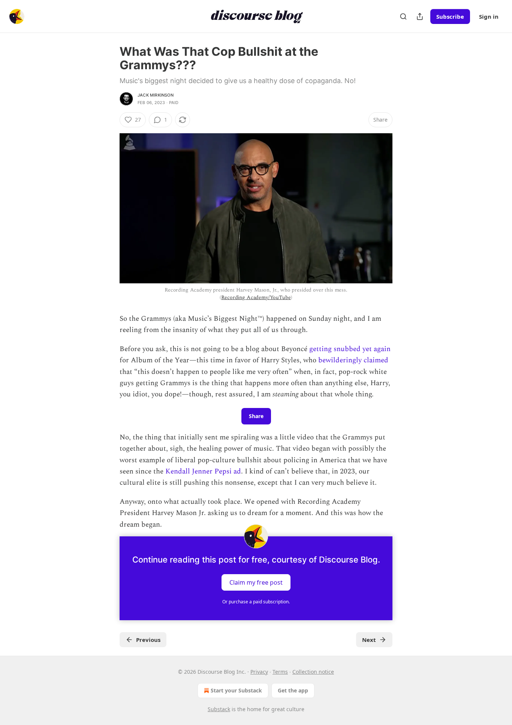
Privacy (259, 671)
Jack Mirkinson (156, 95)
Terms (280, 671)
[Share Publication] (419, 16)
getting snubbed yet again (350, 349)
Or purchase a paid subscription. (256, 601)
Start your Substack (236, 690)
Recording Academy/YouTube (255, 297)
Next (369, 639)
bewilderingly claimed (353, 360)
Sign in (489, 16)
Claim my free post (256, 582)
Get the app (293, 690)
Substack (219, 709)
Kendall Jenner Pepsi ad (203, 471)
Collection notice (313, 671)
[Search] (403, 16)
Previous (148, 639)
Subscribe (450, 16)
